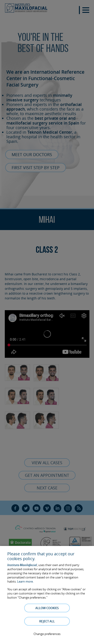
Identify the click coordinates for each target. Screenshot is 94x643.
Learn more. (25, 581)
